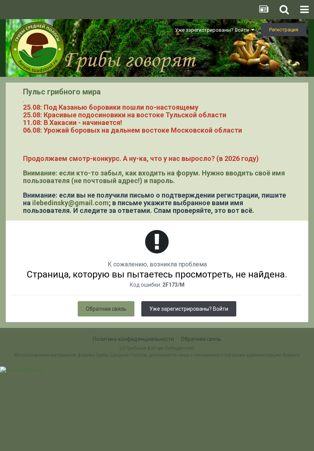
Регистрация (283, 29)
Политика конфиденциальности (133, 339)
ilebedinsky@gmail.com (70, 203)
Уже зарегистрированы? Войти (213, 30)
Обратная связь (106, 309)
